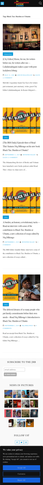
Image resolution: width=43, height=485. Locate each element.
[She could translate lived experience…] (17, 413)
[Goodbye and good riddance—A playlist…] (30, 423)
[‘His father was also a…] (13, 423)
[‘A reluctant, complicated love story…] (17, 394)
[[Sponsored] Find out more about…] (8, 413)
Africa (6, 137)
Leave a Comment (10, 157)
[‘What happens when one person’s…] (34, 404)
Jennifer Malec (29, 155)
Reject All (21, 480)
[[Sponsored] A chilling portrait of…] (17, 404)
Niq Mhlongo (27, 325)
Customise (21, 474)
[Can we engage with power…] (8, 404)
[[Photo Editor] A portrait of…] (21, 423)
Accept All (21, 468)
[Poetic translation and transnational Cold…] (34, 413)
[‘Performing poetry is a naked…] (26, 404)
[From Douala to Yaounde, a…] (26, 413)
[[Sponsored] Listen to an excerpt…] (26, 394)
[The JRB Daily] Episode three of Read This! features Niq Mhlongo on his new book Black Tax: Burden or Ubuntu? (21, 146)
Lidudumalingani (24, 75)
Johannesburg (8, 54)
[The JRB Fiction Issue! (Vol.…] (8, 394)
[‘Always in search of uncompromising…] (34, 394)
